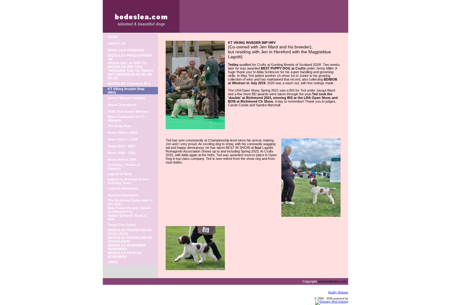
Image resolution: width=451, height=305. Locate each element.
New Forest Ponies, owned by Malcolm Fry (129, 209)
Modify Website (338, 292)
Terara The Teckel (122, 225)
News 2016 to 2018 (122, 139)
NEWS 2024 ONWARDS (126, 50)
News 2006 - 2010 (121, 153)
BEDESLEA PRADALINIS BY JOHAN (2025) (130, 239)
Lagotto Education (123, 188)
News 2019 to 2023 (122, 132)
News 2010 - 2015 (121, 146)
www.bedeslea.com (332, 281)
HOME (113, 37)
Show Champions (122, 105)
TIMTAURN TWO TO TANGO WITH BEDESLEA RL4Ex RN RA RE (130, 74)
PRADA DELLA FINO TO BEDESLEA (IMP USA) (127, 65)
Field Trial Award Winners (128, 111)
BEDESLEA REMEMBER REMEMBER (127, 247)
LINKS (113, 262)
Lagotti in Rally (120, 174)
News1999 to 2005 (122, 159)
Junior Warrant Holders (126, 98)
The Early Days (120, 126)
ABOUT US (116, 43)
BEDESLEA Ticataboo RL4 (129, 83)
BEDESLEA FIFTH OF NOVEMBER (125, 254)
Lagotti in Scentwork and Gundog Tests (128, 181)
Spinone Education (123, 195)
